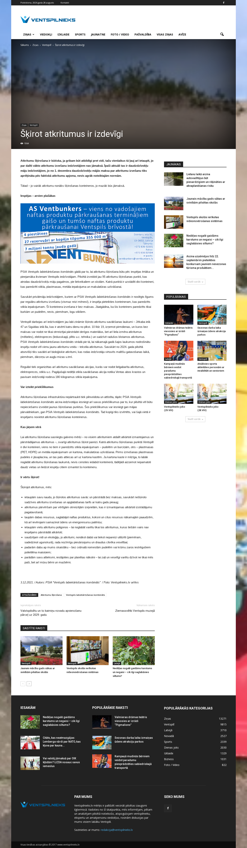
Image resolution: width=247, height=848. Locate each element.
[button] (222, 34)
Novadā (169, 736)
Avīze (182, 34)
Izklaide (63, 34)
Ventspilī (34, 125)
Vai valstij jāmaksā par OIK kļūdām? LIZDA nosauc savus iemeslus (61, 762)
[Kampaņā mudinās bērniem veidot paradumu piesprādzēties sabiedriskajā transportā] (178, 351)
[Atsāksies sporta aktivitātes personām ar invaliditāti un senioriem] (212, 351)
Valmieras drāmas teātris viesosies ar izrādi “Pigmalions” (178, 331)
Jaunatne (98, 34)
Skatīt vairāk (194, 281)
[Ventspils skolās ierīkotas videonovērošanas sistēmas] (88, 650)
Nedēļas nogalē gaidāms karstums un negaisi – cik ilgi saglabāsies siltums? (132, 672)
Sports (80, 34)
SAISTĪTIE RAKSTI (34, 628)
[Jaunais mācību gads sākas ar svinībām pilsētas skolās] (41, 650)
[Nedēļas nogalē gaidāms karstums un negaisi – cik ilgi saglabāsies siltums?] (134, 650)
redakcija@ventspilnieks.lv (117, 830)
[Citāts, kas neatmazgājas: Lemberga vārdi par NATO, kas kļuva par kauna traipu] (30, 742)
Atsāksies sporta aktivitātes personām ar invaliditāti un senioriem (210, 367)
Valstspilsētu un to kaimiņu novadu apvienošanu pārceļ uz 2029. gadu (50, 613)
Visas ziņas (165, 34)
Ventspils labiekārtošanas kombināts (85, 594)
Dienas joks (171, 402)
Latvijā (117, 663)
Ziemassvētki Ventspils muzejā (135, 610)
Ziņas (27, 34)
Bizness (169, 759)
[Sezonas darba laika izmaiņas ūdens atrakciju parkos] (212, 315)
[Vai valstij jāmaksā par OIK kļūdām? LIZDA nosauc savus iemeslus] (30, 763)
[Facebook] (224, 2)
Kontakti (65, 2)
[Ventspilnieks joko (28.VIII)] (212, 394)
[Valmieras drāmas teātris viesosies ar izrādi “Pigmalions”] (178, 315)
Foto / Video (120, 34)
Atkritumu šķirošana (51, 594)
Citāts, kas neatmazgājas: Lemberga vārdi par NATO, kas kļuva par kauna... (62, 741)
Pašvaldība (142, 34)
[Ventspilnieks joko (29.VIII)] (178, 394)
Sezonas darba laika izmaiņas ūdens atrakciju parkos (211, 331)
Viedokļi (46, 34)
